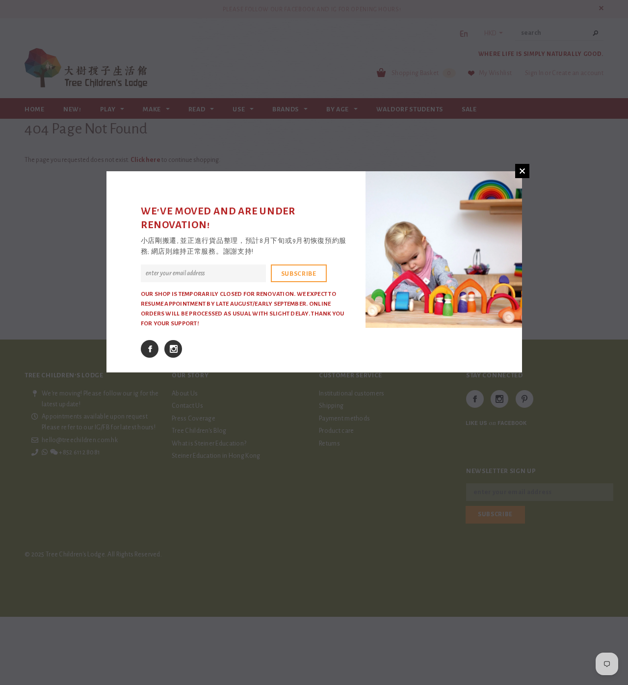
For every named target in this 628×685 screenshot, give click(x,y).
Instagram (173, 349)
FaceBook (149, 349)
